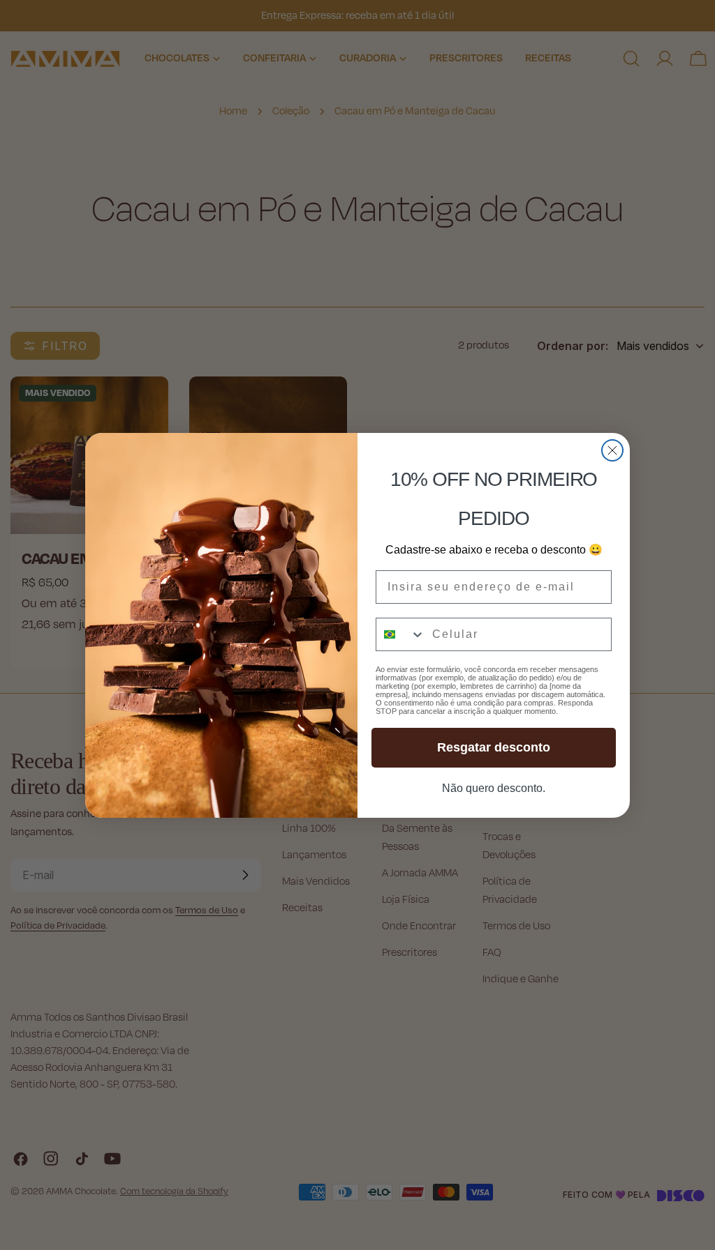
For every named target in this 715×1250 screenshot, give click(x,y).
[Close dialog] (612, 450)
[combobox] (400, 634)
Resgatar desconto (493, 747)
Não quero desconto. (493, 788)
